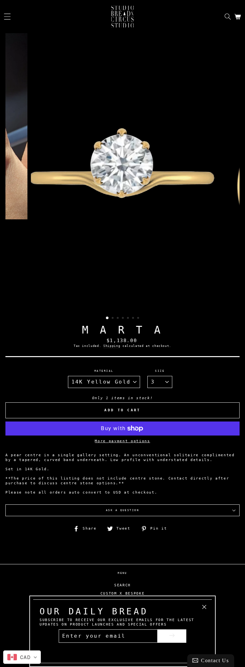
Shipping (111, 346)
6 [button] (133, 318)
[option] (122, 172)
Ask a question (122, 510)
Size (160, 370)
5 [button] (128, 318)
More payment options (122, 441)
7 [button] (138, 318)
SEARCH (122, 585)
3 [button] (118, 318)
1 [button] (107, 318)
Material (104, 370)
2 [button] (113, 318)
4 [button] (123, 318)
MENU (122, 573)
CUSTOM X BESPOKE (122, 593)
